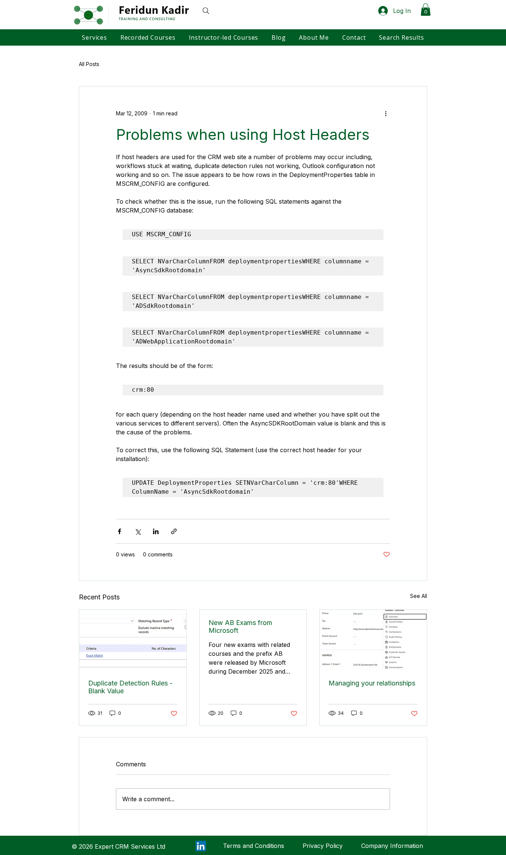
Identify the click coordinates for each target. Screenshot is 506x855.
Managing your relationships (372, 683)
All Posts (89, 64)
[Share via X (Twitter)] (137, 531)
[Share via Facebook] (119, 531)
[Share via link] (173, 531)
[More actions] (385, 113)
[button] (425, 9)
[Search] (203, 11)
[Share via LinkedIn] (155, 531)
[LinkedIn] (201, 846)
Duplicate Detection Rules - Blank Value (130, 687)
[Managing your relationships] (373, 640)
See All (418, 596)
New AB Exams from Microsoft (240, 626)
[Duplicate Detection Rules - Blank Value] (132, 640)
